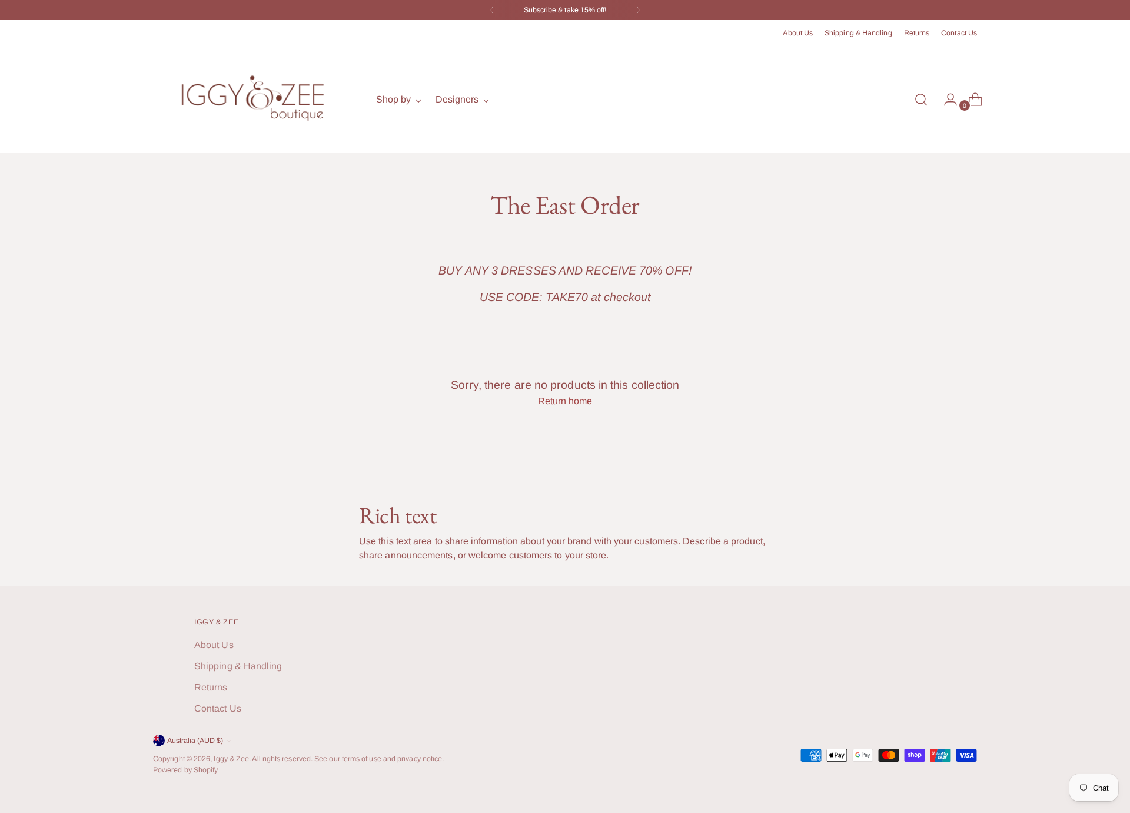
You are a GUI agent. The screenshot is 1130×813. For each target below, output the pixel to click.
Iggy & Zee (231, 759)
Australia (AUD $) (195, 740)
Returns (211, 687)
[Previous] (491, 10)
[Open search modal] (921, 99)
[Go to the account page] (946, 99)
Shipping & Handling (238, 666)
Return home (565, 401)
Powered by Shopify (185, 770)
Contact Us (217, 708)
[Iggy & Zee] (256, 99)
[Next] (639, 10)
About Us (214, 645)
